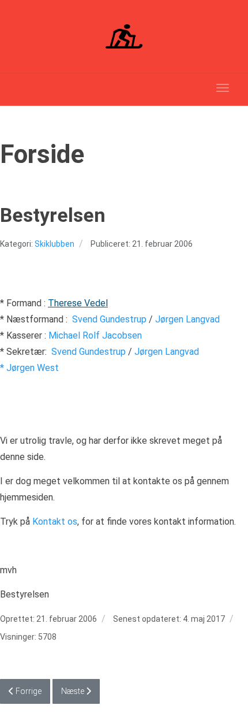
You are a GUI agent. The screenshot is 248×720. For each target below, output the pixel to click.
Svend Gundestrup (109, 319)
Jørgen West (32, 367)
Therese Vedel (78, 303)
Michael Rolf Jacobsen (95, 335)
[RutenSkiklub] (124, 36)
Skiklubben (54, 243)
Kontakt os (54, 521)
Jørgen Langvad (187, 319)
